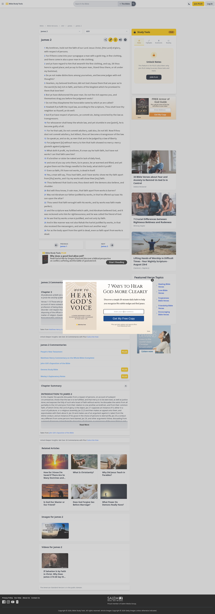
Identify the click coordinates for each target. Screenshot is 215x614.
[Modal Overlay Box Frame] (107, 307)
